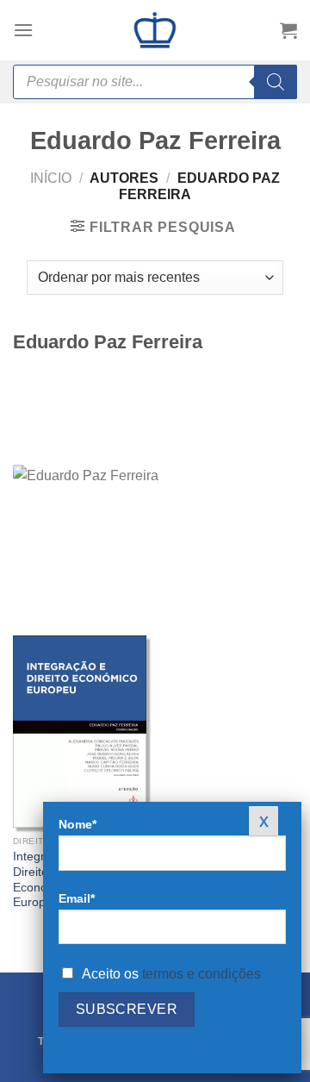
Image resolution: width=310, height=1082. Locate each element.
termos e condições (201, 973)
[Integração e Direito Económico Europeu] (79, 731)
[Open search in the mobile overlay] (155, 82)
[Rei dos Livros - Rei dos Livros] (155, 30)
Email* (77, 898)
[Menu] (23, 30)
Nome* (77, 824)
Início (50, 178)
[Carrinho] (288, 30)
